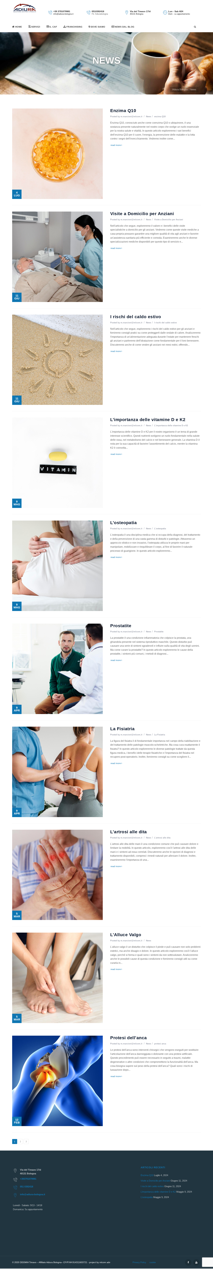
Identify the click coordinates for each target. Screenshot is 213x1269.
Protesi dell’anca (128, 1037)
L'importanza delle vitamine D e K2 (171, 425)
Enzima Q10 (123, 110)
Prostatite (120, 625)
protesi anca (160, 1044)
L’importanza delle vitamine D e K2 (147, 419)
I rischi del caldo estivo (135, 316)
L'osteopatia (160, 528)
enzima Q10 (160, 116)
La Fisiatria (122, 728)
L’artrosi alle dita (128, 831)
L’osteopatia (123, 522)
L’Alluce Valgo (125, 934)
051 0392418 (26, 1186)
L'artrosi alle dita (162, 838)
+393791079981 (28, 1178)
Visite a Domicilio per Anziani (142, 213)
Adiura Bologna (180, 89)
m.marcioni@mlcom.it (131, 116)
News (148, 116)
